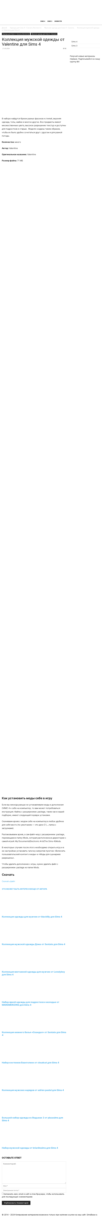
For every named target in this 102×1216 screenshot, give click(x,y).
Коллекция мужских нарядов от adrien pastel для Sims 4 (33, 1090)
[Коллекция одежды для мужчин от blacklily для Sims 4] (16, 912)
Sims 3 (49, 21)
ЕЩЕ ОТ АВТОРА (39, 889)
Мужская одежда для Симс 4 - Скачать (59, 28)
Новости (58, 21)
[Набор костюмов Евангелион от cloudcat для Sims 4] (16, 1058)
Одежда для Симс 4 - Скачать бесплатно (25, 28)
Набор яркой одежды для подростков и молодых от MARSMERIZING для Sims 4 (30, 1003)
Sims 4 (42, 21)
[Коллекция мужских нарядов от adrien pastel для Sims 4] (16, 1085)
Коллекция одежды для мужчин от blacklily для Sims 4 (32, 916)
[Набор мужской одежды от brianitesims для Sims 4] (16, 1143)
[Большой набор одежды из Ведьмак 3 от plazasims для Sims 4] (16, 1113)
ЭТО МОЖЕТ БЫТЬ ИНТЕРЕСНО (17, 889)
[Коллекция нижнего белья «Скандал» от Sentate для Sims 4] (16, 1027)
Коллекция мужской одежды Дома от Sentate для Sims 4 (33, 944)
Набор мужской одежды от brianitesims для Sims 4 (30, 1148)
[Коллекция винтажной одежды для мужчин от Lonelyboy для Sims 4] (16, 967)
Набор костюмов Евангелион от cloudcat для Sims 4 (30, 1062)
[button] (97, 21)
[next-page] (2, 1153)
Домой (4, 28)
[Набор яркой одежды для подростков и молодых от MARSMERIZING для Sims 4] (16, 997)
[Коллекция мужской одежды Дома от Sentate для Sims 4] (16, 939)
